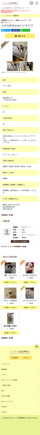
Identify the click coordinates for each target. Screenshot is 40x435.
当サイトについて (7, 401)
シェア (16, 30)
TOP (2, 16)
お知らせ (4, 412)
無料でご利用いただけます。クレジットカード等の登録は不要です (15, 11)
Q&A (2, 391)
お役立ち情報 (5, 396)
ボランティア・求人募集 (9, 380)
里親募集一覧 (6, 215)
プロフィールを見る (20, 241)
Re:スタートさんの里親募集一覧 (12, 246)
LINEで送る (26, 30)
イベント (4, 375)
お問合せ (4, 407)
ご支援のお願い (6, 385)
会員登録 (15, 358)
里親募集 (8, 16)
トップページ (5, 364)
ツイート (6, 30)
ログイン (26, 358)
